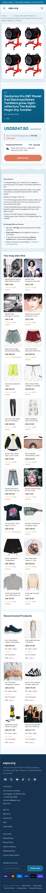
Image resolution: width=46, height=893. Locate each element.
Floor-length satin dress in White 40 (32, 641)
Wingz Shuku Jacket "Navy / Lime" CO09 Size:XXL (12, 455)
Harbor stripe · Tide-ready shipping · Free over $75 (23, 2)
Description (8, 179)
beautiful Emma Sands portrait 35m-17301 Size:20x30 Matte (32, 315)
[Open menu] (4, 8)
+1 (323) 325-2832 (10, 797)
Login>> (11, 658)
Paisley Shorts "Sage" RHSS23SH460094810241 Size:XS (13, 350)
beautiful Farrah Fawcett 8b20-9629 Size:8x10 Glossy (12, 280)
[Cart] (42, 8)
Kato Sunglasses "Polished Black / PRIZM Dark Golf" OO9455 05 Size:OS (33, 455)
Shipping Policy (9, 851)
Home (4, 16)
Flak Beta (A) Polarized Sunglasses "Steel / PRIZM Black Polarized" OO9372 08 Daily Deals (33, 525)
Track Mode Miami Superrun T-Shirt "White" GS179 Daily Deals (31, 560)
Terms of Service (9, 847)
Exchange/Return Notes (14, 224)
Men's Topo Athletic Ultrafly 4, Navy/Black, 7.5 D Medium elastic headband (12, 641)
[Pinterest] (34, 779)
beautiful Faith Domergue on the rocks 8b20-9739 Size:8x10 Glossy (32, 280)
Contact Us (7, 818)
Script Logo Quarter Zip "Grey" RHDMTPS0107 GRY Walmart (12, 594)
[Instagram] (11, 779)
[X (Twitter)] (28, 779)
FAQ (4, 822)
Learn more (11, 138)
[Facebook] (5, 779)
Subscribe (35, 868)
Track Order (7, 827)
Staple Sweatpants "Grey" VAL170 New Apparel (31, 420)
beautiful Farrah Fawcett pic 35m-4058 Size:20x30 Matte (33, 490)
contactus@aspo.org (11, 800)
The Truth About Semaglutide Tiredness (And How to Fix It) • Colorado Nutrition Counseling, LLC (12, 684)
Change (36, 145)
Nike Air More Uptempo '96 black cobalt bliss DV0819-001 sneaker (32, 684)
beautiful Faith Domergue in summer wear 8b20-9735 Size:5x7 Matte (12, 315)
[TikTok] (23, 779)
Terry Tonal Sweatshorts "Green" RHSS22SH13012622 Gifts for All (12, 385)
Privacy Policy (8, 842)
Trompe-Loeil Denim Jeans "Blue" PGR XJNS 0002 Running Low (12, 490)
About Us (6, 814)
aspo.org (13, 8)
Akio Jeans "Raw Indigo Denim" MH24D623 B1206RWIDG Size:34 (12, 420)
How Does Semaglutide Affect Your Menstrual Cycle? (32, 726)
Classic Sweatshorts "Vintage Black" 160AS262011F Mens (12, 560)
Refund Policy (8, 838)
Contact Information (11, 855)
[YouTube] (17, 779)
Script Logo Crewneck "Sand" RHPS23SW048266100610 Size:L (33, 594)
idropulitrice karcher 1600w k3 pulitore (11, 725)
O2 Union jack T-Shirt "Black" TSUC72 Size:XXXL (12, 525)
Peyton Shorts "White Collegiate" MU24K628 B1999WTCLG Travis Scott (32, 385)
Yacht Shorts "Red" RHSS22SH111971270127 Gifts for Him (33, 350)
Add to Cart (23, 158)
